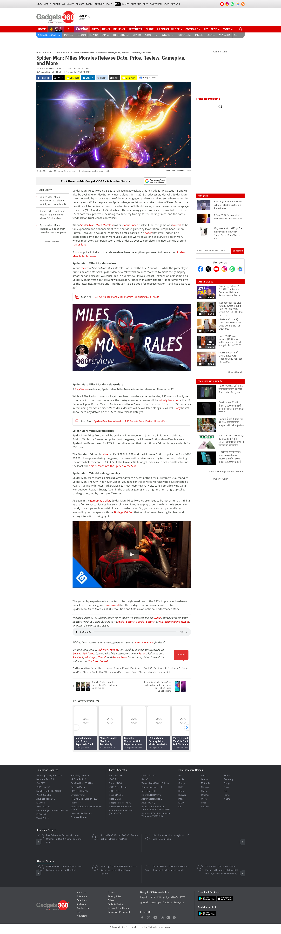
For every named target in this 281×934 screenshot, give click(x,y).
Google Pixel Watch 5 (151, 787)
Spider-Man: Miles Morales (96, 225)
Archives (81, 904)
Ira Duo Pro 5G (148, 775)
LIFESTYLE (99, 4)
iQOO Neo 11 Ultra (118, 787)
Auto (95, 29)
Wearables (225, 35)
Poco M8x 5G (115, 775)
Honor (181, 791)
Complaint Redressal (119, 912)
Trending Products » (209, 99)
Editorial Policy (115, 904)
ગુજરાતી (144, 903)
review (84, 268)
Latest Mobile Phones (81, 813)
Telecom (81, 35)
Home (42, 29)
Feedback (82, 900)
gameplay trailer (100, 500)
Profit (56, 4)
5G (235, 35)
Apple (181, 779)
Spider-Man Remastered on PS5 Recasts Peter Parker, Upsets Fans (130, 421)
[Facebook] (200, 269)
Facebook (78, 657)
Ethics (111, 900)
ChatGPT (40, 783)
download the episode (176, 621)
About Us (82, 893)
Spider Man (96, 668)
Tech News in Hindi (208, 381)
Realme (205, 807)
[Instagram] (224, 269)
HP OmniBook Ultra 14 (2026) (85, 799)
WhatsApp (90, 657)
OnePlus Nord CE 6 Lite (82, 783)
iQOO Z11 (114, 779)
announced (131, 225)
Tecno (227, 795)
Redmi (227, 775)
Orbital (157, 618)
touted (176, 225)
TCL (225, 791)
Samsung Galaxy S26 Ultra (49, 775)
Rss (174, 917)
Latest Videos (205, 281)
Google (181, 783)
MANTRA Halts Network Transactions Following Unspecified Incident (64, 868)
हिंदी (63, 4)
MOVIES (70, 4)
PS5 (150, 668)
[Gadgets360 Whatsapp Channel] (232, 269)
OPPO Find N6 (43, 787)
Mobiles (68, 35)
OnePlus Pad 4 (78, 787)
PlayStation (82, 389)
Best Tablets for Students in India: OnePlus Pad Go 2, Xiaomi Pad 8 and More (63, 839)
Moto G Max (114, 799)
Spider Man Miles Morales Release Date (151, 672)
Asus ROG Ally (148, 803)
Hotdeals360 (184, 35)
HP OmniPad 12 (78, 779)
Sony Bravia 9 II (148, 791)
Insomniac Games (112, 668)
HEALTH (109, 4)
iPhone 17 (76, 803)
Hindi (152, 897)
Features (135, 29)
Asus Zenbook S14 (45, 799)
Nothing (205, 787)
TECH (117, 4)
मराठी (182, 897)
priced (105, 454)
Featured (203, 196)
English (143, 897)
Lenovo (204, 779)
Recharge (210, 29)
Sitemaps (82, 897)
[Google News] (240, 269)
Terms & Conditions (118, 908)
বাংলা (159, 897)
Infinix (181, 799)
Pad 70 (144, 779)
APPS (145, 4)
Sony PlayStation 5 (80, 775)
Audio (148, 35)
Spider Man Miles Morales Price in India (111, 672)
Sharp (227, 783)
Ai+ (179, 775)
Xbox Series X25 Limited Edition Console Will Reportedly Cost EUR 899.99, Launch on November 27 (221, 870)
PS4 (145, 668)
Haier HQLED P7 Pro (151, 795)
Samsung (228, 779)
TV (156, 35)
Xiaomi (227, 799)
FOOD (89, 4)
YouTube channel (98, 661)
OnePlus (205, 795)
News (106, 29)
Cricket (80, 4)
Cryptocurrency (78, 795)
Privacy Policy (114, 897)
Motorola (205, 783)
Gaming (105, 35)
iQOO (181, 803)
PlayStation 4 (160, 668)
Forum (142, 653)
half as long (80, 244)
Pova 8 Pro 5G (116, 795)
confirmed (112, 605)
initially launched (169, 400)
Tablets (199, 35)
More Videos (234, 372)
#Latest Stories (45, 861)
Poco (203, 803)
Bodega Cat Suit (124, 512)
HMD (180, 787)
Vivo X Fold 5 (42, 818)
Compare (191, 29)
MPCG (166, 4)
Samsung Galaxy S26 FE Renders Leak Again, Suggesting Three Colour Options (119, 870)
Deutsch (167, 903)
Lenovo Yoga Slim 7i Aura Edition (52, 810)
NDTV (39, 4)
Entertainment (121, 35)
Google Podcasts (145, 621)
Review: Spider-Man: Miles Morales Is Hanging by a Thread (126, 296)
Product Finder (168, 29)
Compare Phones (79, 817)
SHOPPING (136, 4)
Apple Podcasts (126, 621)
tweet (148, 233)
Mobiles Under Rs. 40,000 (49, 791)
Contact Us (83, 908)
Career (111, 893)
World (47, 4)
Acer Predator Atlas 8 (151, 799)
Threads (102, 657)
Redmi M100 (115, 783)
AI (69, 29)
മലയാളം (156, 903)
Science (211, 35)
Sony (178, 408)
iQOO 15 (40, 803)
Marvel (125, 668)
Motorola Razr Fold (45, 779)
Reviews (119, 29)
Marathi (175, 4)
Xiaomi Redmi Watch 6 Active (155, 783)
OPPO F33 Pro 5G (79, 791)
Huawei (182, 795)
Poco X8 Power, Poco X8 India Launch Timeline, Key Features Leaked (171, 868)
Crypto (137, 35)
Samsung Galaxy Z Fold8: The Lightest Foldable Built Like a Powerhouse (228, 205)
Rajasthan (156, 4)
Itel (179, 807)
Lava (203, 775)
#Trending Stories (46, 830)
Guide (150, 29)
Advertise (82, 916)
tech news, (104, 649)
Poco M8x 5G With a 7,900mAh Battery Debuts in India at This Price (119, 837)
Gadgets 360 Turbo (83, 653)
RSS (161, 621)
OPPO (204, 799)
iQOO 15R (41, 814)
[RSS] (243, 4)
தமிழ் (166, 897)
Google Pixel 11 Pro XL (120, 803)
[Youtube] (216, 269)
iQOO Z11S (114, 791)
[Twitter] (208, 269)
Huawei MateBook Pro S (121, 807)
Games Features (62, 52)
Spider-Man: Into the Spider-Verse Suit (112, 466)
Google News (119, 657)
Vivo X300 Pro (43, 807)
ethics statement (144, 642)
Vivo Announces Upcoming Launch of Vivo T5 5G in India (171, 837)
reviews (114, 649)
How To (93, 35)
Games (125, 4)
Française (179, 903)
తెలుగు (174, 897)
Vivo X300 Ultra (43, 795)
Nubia (204, 791)
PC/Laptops (167, 35)
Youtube (155, 917)
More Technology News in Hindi (224, 471)
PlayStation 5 (174, 668)
